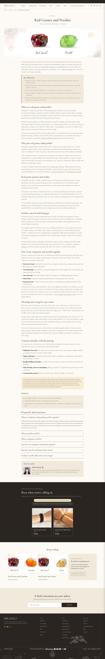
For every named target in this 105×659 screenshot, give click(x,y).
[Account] (94, 6)
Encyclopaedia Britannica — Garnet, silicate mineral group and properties (43, 398)
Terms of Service (66, 632)
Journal (10, 10)
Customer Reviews (88, 626)
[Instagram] (5, 627)
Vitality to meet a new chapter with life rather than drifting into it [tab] (52, 500)
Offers (41, 634)
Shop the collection (78, 573)
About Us (85, 620)
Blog (84, 629)
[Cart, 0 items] (100, 6)
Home (5, 10)
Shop (41, 618)
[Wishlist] (97, 6)
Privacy (85, 649)
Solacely (86, 618)
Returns (99, 649)
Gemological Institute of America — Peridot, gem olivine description (41, 401)
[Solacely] (9, 5)
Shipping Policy (66, 626)
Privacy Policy (65, 623)
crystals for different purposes (49, 138)
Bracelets (42, 620)
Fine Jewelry (43, 623)
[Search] (91, 6)
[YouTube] (7, 627)
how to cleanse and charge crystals (64, 294)
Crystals (15, 10)
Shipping (94, 649)
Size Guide (43, 632)
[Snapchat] (10, 627)
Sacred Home (43, 626)
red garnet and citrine (57, 172)
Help (63, 618)
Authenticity (65, 620)
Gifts (41, 629)
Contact (85, 632)
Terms (89, 649)
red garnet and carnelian (74, 172)
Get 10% (69, 605)
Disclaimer (64, 634)
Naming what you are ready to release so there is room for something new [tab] (52, 503)
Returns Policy (65, 629)
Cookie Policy (65, 637)
